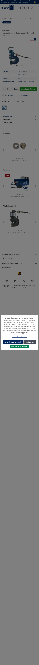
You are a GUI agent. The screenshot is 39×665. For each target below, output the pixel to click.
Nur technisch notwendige (13, 342)
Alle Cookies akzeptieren (19, 346)
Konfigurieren (30, 342)
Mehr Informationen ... (19, 337)
